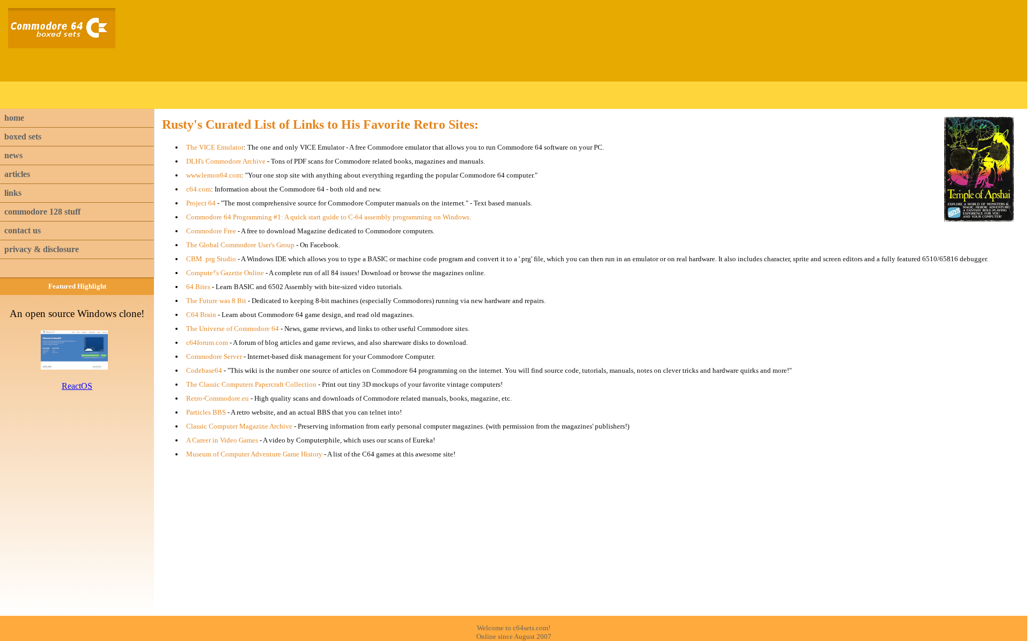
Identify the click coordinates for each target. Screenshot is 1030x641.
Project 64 (201, 203)
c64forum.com (207, 342)
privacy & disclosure (41, 249)
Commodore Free (211, 231)
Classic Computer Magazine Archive (239, 426)
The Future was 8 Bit (216, 301)
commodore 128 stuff (42, 211)
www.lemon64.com (213, 175)
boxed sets (22, 136)
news (13, 155)
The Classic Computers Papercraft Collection (251, 384)
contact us (22, 230)
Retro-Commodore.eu (217, 398)
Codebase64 (204, 370)
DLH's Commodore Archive (226, 161)
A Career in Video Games (222, 440)
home (14, 117)
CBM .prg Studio (211, 259)
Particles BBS (206, 412)
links (12, 192)
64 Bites (198, 287)
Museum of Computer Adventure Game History (254, 454)
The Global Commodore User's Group (240, 245)
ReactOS (77, 386)
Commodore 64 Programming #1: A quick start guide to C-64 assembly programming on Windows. (328, 217)
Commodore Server (214, 356)
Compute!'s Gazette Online (225, 273)
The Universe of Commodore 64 (232, 329)
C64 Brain (201, 315)
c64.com (198, 189)
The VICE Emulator (215, 147)
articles (17, 174)
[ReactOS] (77, 366)
